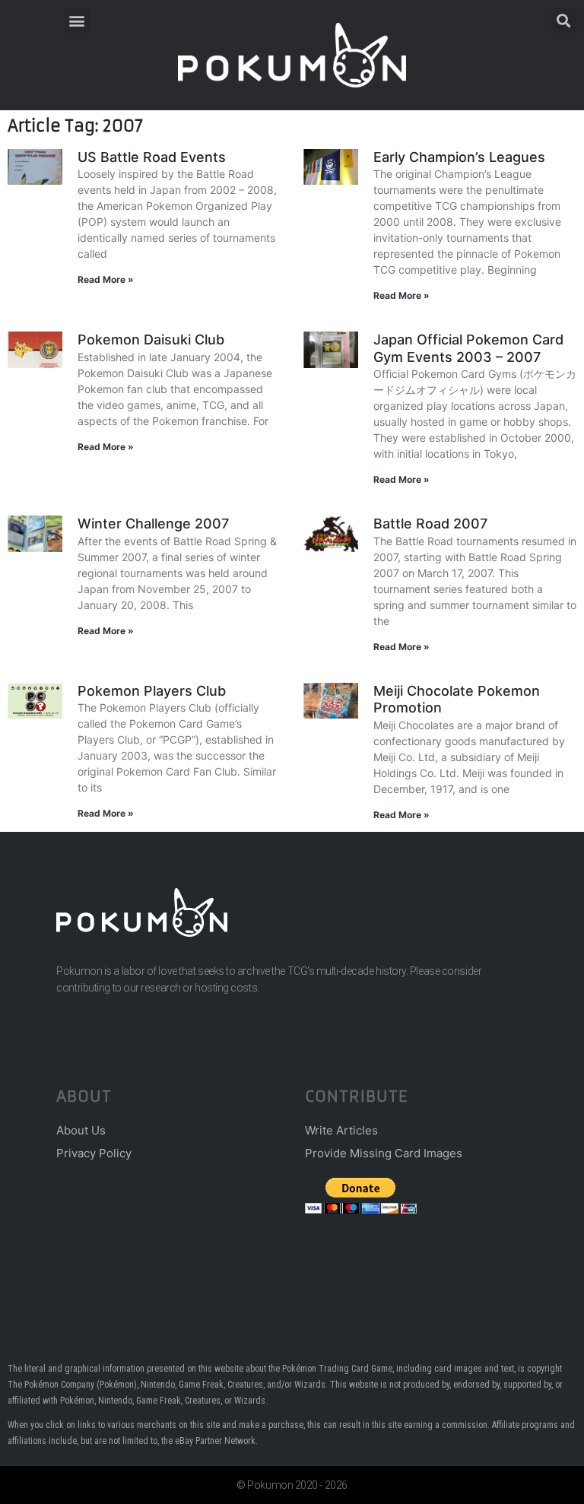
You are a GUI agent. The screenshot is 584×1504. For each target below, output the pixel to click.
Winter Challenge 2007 (153, 523)
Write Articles (341, 1130)
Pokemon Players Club (152, 691)
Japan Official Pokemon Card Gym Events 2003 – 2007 (468, 348)
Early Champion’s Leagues (459, 157)
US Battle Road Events (152, 157)
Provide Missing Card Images (383, 1153)
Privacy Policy (94, 1153)
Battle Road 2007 (430, 523)
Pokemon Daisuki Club (151, 339)
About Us (81, 1130)
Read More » (106, 279)
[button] (77, 20)
